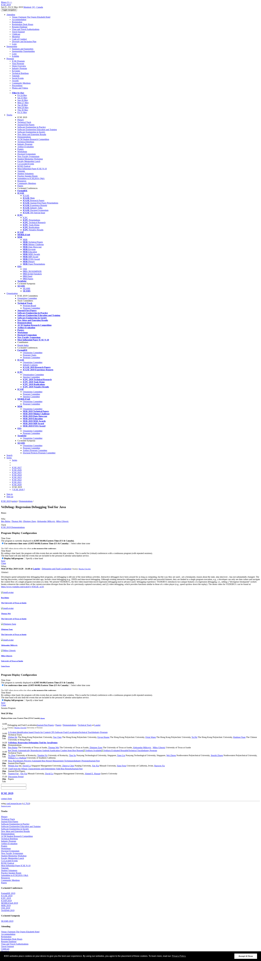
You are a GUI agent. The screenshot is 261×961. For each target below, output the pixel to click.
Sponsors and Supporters (22, 49)
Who (3, 519)
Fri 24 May (22, 95)
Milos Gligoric (62, 521)
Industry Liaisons (30, 365)
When (3, 566)
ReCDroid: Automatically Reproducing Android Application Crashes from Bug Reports (82, 750)
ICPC (25, 217)
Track (3, 525)
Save (3, 561)
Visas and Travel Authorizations (25, 29)
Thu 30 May (22, 110)
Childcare (16, 34)
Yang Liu (121, 755)
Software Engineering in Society (31, 132)
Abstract (4, 572)
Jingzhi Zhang (217, 755)
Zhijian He (12, 737)
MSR (25, 239)
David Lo (27, 766)
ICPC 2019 (6, 898)
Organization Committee (33, 374)
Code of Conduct (19, 39)
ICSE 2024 (17, 475)
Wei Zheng (171, 755)
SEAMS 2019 (7, 921)
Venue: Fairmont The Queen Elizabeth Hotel (31, 17)
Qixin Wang (150, 737)
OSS (25, 269)
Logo (14, 44)
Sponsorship (12, 46)
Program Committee (31, 308)
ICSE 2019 (6, 501)
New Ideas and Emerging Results (31, 134)
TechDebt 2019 (7, 910)
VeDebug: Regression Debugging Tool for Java (33, 742)
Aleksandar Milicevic (46, 521)
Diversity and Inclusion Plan (24, 41)
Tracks (9, 115)
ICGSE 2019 (6, 896)
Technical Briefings (20, 73)
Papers (20, 186)
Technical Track (24, 122)
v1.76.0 (26, 803)
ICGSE (26, 195)
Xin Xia (95, 766)
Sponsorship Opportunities (23, 51)
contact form (6, 798)
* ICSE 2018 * (18, 489)
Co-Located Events (25, 164)
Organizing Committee (27, 298)
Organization (12, 293)
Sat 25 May (22, 98)
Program (10, 58)
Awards (15, 80)
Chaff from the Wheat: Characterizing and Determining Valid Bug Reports (45, 769)
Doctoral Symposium (26, 154)
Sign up (10, 496)
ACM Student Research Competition (33, 139)
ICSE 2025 (17, 472)
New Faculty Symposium (28, 156)
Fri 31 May (22, 112)
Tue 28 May (22, 105)
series (14, 501)
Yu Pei (194, 737)
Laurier (36, 569)
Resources (21, 181)
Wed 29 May (23, 107)
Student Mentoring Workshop (30, 159)
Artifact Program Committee (35, 450)
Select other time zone (80, 543)
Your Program (18, 63)
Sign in (10, 494)
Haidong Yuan (239, 737)
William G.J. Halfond (17, 758)
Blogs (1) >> (6, 2)
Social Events (18, 78)
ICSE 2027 (17, 467)
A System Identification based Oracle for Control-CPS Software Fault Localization (58, 732)
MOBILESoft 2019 (9, 903)
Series (14, 460)
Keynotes (16, 71)
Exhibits (15, 56)
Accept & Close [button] (246, 956)
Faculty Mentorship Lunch (28, 161)
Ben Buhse (5, 521)
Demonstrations (24, 137)
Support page (6, 806)
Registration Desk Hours (22, 24)
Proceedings (17, 85)
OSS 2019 (5, 908)
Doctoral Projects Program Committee (39, 453)
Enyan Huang (103, 737)
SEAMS (26, 288)
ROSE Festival (23, 166)
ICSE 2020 (17, 484)
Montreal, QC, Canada (33, 7)
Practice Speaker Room (27, 176)
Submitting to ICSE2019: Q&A (31, 178)
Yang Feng (121, 766)
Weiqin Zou (13, 766)
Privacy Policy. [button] (179, 956)
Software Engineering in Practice (31, 127)
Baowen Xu (159, 766)
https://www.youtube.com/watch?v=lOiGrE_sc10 (22, 587)
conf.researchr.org (14, 803)
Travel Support (18, 32)
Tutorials (15, 76)
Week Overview (19, 66)
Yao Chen (57, 737)
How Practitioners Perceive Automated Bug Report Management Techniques (54, 761)
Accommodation (19, 19)
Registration (17, 22)
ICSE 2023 (17, 477)
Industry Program (19, 68)
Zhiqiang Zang (29, 521)
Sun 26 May (22, 100)
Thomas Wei (16, 521)
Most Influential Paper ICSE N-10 (32, 169)
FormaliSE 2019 (8, 893)
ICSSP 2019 (6, 900)
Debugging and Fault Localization (56, 569)
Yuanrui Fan (13, 773)
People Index (23, 345)
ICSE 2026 (17, 470)
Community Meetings (21, 83)
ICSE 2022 (17, 480)
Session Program (8, 708)
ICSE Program (18, 61)
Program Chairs (29, 355)
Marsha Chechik (85, 569)
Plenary (20, 120)
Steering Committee (31, 377)
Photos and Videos (20, 88)
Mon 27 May (23, 102)
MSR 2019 (6, 905)
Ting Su (72, 755)
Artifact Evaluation (25, 146)
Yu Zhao (11, 755)
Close (3, 563)
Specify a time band (34, 558)
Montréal (16, 36)
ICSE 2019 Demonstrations (13, 527)
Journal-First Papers (25, 124)
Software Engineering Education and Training (37, 129)
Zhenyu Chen (68, 766)
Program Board (29, 305)
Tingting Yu (42, 755)
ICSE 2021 (17, 482)
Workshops (22, 151)
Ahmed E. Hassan (92, 773)
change (42, 718)
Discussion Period (16, 776)
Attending (11, 14)
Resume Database (19, 27)
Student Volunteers (25, 173)
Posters (20, 149)
